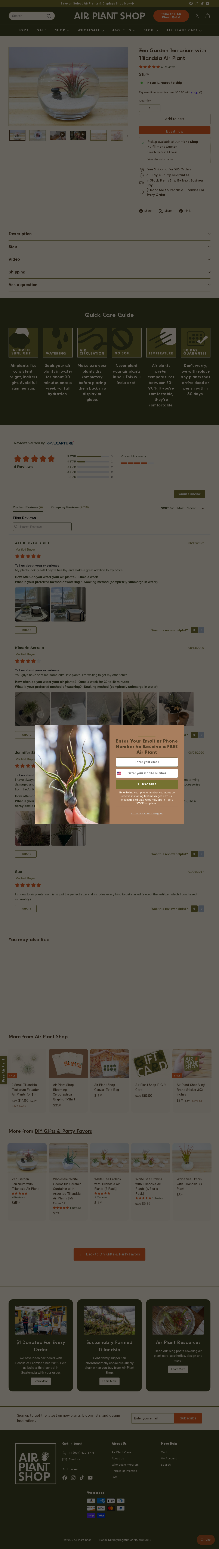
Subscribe (147, 784)
